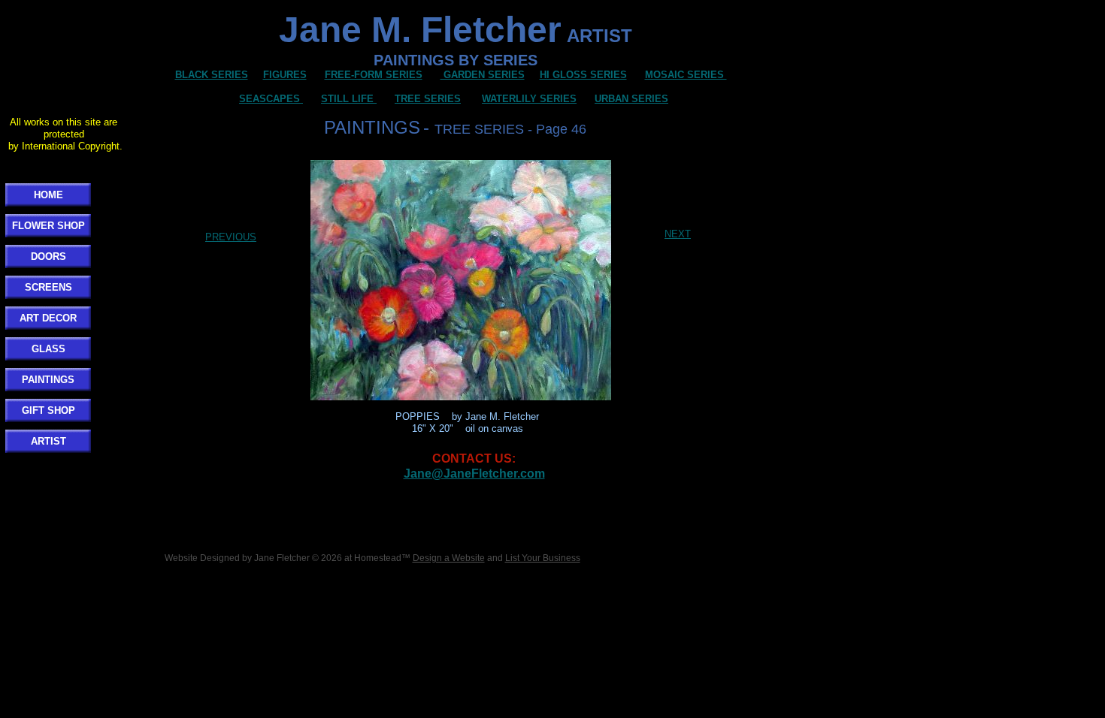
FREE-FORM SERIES (373, 74)
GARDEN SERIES (482, 74)
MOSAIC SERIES (686, 74)
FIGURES (285, 74)
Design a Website (449, 558)
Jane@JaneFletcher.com (474, 473)
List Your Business (542, 558)
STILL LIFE (349, 98)
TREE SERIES (428, 98)
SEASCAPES (269, 98)
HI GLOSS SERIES (583, 74)
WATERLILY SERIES (529, 98)
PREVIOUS (230, 237)
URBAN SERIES (631, 98)
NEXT (678, 234)
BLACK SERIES (211, 74)
